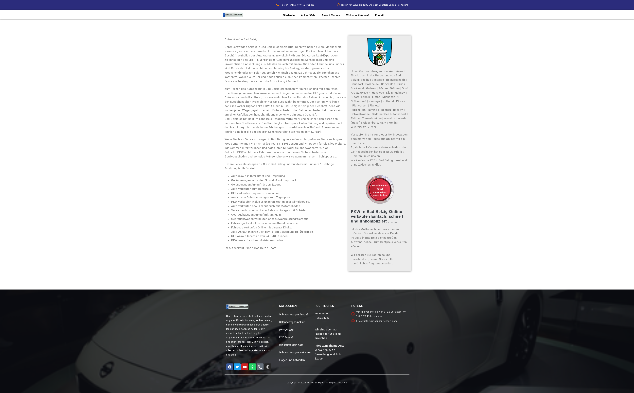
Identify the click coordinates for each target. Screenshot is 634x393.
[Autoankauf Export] (233, 15)
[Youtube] (244, 366)
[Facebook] (229, 366)
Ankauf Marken (331, 15)
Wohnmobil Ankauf (357, 15)
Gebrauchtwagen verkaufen (295, 352)
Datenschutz (322, 318)
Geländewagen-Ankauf (292, 322)
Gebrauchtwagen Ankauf (293, 314)
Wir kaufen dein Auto (291, 344)
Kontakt (379, 15)
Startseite (289, 15)
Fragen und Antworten (292, 360)
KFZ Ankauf (286, 337)
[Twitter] (237, 366)
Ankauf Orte (308, 15)
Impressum (321, 313)
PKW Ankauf (286, 329)
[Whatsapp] (252, 366)
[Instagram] (267, 366)
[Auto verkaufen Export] (237, 306)
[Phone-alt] (260, 366)
